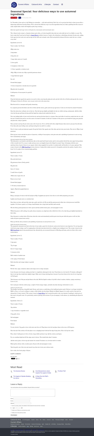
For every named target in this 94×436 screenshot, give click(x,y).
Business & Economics (15, 424)
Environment (27, 424)
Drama (37, 419)
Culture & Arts (16, 420)
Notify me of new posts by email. (19, 412)
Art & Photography (26, 419)
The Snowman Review (19, 371)
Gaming (31, 426)
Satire (66, 419)
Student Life (47, 424)
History (44, 419)
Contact (56, 4)
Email (12, 400)
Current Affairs (16, 422)
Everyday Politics (60, 424)
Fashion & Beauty (22, 426)
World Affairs (67, 424)
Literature (49, 419)
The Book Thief (62, 371)
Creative (33, 419)
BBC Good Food (26, 147)
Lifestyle (14, 426)
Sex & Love (36, 426)
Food (20, 17)
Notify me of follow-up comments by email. (21, 410)
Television (71, 419)
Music (53, 419)
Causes (22, 424)
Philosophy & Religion (59, 419)
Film (40, 419)
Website (12, 403)
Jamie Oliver (41, 293)
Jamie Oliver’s (35, 35)
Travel (41, 426)
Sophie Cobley (14, 17)
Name (12, 398)
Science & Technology (36, 424)
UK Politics (53, 424)
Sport (43, 424)
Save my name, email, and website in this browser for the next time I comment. (28, 405)
